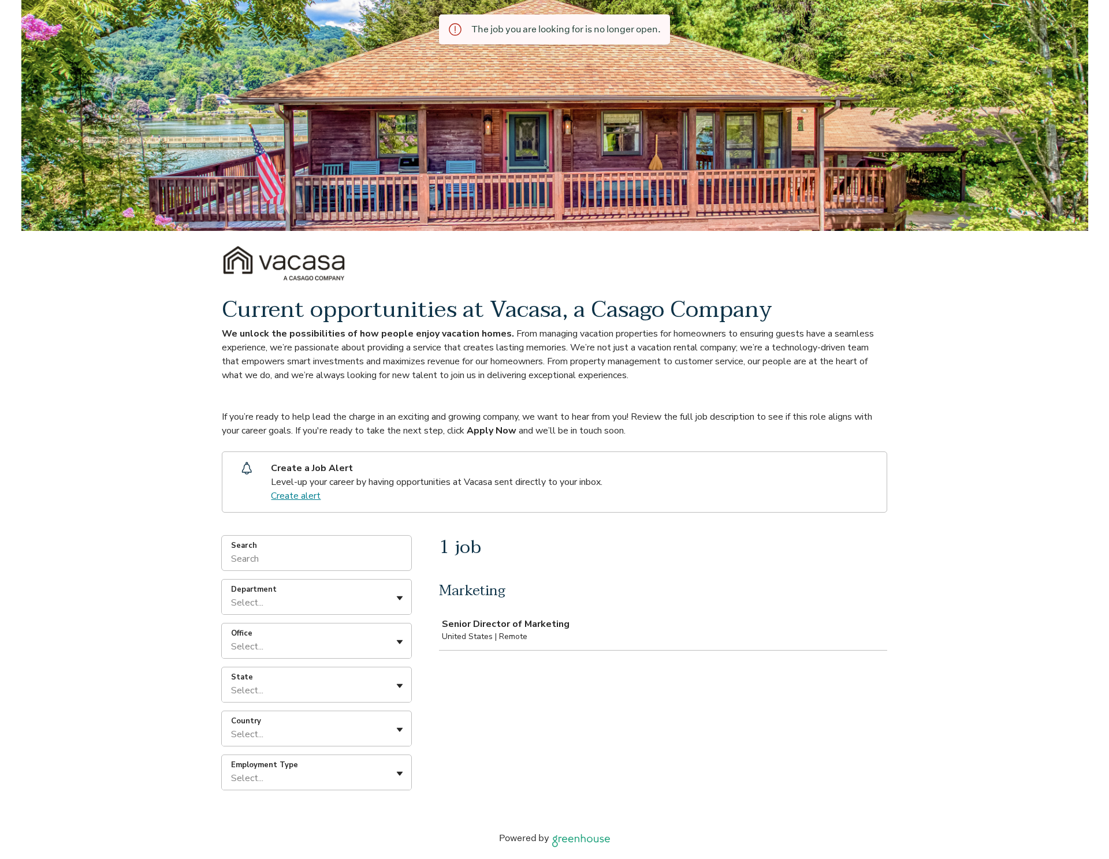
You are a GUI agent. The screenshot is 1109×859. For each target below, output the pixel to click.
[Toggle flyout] (400, 598)
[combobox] (232, 602)
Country (246, 721)
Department (254, 589)
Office (241, 633)
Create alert (296, 496)
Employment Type (264, 765)
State (242, 677)
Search (244, 545)
